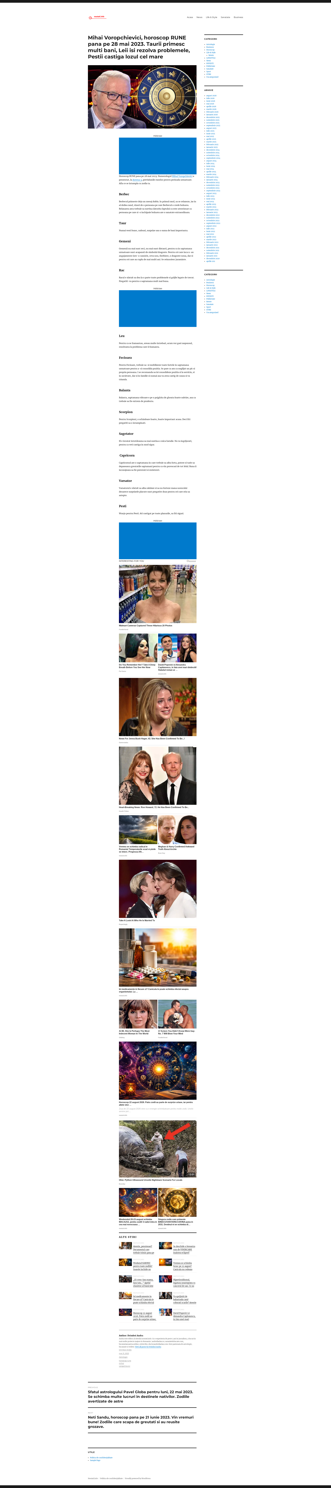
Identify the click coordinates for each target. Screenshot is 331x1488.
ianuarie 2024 (212, 180)
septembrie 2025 (213, 125)
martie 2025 (211, 142)
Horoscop (210, 50)
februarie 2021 (212, 253)
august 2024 (211, 161)
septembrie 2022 (213, 223)
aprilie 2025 (211, 139)
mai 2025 (210, 136)
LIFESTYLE (210, 58)
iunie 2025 (210, 134)
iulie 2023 (210, 196)
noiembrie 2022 (212, 218)
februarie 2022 (212, 242)
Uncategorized (212, 77)
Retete (211, 55)
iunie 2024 (210, 166)
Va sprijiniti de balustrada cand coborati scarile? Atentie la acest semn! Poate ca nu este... (184, 1302)
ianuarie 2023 (211, 212)
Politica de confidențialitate (101, 1458)
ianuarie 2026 (212, 115)
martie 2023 (211, 207)
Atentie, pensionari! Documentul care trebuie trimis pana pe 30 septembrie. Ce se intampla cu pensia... (143, 1252)
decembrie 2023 (212, 182)
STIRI (208, 74)
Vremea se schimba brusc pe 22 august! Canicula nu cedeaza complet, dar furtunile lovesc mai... (183, 1269)
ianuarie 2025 (212, 147)
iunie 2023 (210, 199)
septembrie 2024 (213, 158)
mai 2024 (210, 169)
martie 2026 (211, 109)
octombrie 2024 (212, 155)
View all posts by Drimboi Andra (148, 1347)
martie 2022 (211, 239)
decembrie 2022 (213, 215)
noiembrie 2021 (212, 250)
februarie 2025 (212, 144)
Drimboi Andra (125, 1350)
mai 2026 (210, 104)
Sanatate (225, 17)
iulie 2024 (210, 163)
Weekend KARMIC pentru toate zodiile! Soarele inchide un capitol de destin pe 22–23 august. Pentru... (144, 1269)
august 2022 (211, 226)
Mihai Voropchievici (182, 176)
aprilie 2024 (211, 172)
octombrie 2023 (212, 188)
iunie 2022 (210, 231)
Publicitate (210, 66)
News (199, 17)
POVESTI (210, 63)
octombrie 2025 (212, 123)
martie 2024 (211, 174)
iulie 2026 (210, 98)
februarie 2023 (212, 210)
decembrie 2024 (213, 150)
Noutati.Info (93, 1478)
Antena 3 (137, 179)
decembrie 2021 (212, 248)
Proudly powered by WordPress (138, 1478)
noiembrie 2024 (212, 153)
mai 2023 (210, 201)
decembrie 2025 (213, 117)
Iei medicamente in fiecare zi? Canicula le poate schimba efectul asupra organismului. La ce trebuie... (144, 1302)
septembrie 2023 (213, 191)
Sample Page (95, 1460)
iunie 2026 (210, 101)
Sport (208, 71)
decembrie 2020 (213, 258)
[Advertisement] (158, 156)
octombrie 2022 (212, 220)
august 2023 (211, 193)
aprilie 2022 (211, 237)
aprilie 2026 (211, 106)
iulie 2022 (210, 229)
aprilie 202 (210, 261)
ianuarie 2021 (211, 256)
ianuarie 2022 (212, 245)
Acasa (190, 17)
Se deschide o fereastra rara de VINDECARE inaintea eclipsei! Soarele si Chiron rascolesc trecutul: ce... (184, 1252)
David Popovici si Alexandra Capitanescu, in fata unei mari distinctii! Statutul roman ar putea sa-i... (184, 1319)
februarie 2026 (212, 112)
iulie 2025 (210, 131)
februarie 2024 (212, 177)
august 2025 (211, 128)
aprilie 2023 (211, 204)
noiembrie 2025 (212, 120)
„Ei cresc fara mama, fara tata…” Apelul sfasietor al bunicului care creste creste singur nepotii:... (143, 1285)
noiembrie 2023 (212, 185)
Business (238, 17)
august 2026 (211, 96)
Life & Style (211, 17)
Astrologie (123, 1357)
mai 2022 (210, 234)
